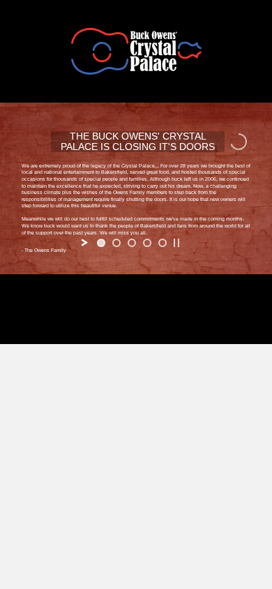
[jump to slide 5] (162, 243)
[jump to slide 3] (132, 243)
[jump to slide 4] (147, 243)
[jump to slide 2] (116, 243)
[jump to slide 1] (101, 243)
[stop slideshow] (176, 243)
